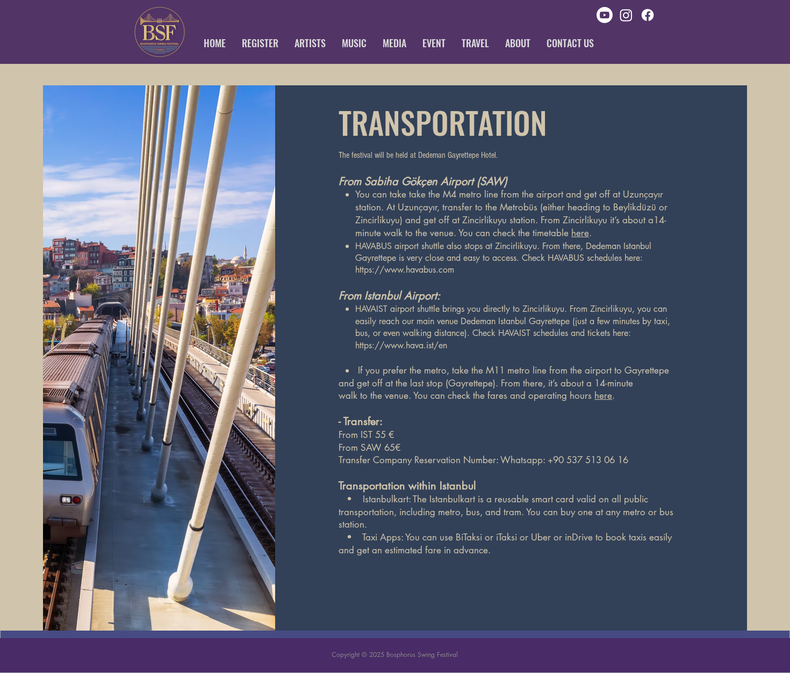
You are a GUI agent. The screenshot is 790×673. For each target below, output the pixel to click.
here (580, 233)
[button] (260, 43)
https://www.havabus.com (404, 269)
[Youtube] (605, 15)
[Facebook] (648, 15)
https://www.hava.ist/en (401, 345)
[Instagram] (626, 15)
